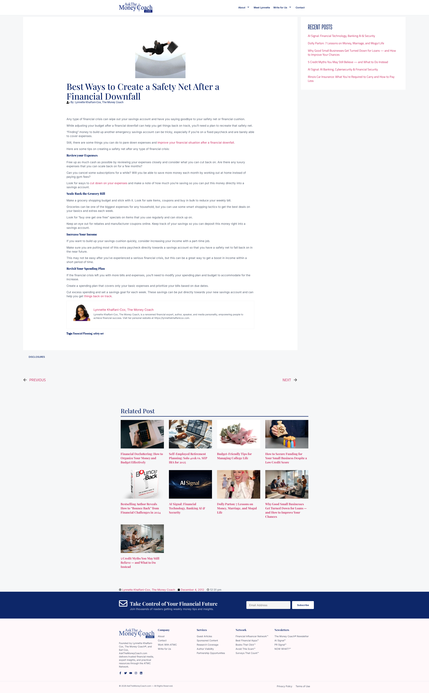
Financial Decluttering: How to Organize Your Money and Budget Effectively (142, 458)
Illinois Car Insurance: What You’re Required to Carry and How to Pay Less (351, 79)
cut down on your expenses (108, 183)
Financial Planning (82, 334)
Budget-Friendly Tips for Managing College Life (234, 456)
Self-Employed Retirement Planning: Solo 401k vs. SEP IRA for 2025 (188, 458)
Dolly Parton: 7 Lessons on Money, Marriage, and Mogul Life (346, 43)
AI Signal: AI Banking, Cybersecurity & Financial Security (343, 69)
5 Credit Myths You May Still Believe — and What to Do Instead (348, 62)
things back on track (98, 296)
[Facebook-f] (120, 673)
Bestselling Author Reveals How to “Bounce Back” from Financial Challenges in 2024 (141, 508)
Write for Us (280, 7)
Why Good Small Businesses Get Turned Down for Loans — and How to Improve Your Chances (352, 52)
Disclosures (37, 356)
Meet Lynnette (262, 7)
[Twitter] (125, 673)
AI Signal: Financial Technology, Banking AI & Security (341, 36)
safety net (98, 334)
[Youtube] (130, 673)
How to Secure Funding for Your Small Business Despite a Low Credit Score (286, 458)
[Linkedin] (141, 673)
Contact (300, 7)
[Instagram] (136, 673)
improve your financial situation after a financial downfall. (196, 142)
